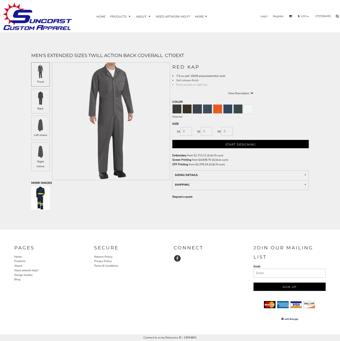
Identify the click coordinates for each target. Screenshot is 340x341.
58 (219, 131)
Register (278, 16)
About (18, 266)
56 (198, 131)
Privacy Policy (103, 261)
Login (264, 16)
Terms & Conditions (106, 266)
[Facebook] (177, 258)
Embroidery (179, 155)
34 (178, 131)
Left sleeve (40, 135)
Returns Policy (103, 257)
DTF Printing (180, 164)
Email (256, 266)
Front (40, 82)
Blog (17, 279)
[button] (121, 16)
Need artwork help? (26, 270)
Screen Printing (181, 160)
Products (20, 261)
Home (18, 257)
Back (40, 108)
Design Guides (23, 275)
